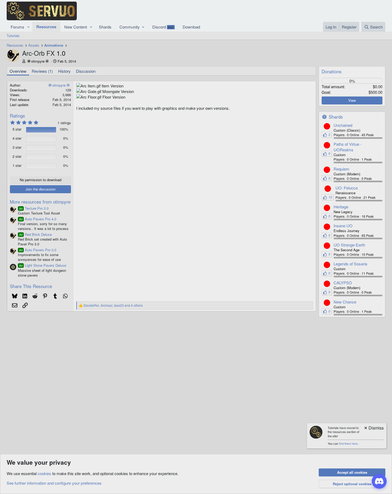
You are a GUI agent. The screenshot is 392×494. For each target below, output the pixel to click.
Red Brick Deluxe (35, 234)
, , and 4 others (113, 305)
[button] (28, 27)
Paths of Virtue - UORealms (348, 146)
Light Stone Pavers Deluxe (42, 265)
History (64, 71)
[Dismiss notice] (373, 428)
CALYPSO (343, 282)
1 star (17, 165)
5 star (17, 129)
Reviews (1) (42, 71)
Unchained (343, 125)
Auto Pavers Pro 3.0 (37, 249)
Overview (18, 71)
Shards (105, 27)
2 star (17, 156)
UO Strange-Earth (349, 245)
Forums (17, 27)
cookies (44, 473)
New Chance (345, 302)
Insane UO (343, 225)
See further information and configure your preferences (54, 483)
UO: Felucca (346, 188)
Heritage (341, 206)
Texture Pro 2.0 (34, 208)
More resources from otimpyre (40, 201)
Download (191, 27)
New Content (75, 27)
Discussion (85, 71)
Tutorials (13, 35)
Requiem (341, 169)
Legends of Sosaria (350, 263)
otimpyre (38, 61)
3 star (17, 147)
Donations (332, 71)
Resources (46, 27)
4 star (17, 138)
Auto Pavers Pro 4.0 (37, 218)
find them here (348, 443)
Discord (163, 27)
